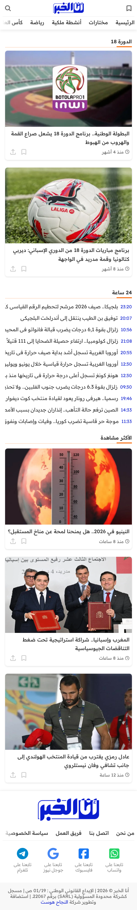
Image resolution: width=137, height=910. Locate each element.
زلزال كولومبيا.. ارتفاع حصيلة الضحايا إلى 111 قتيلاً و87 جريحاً (61, 341)
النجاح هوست (54, 902)
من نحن (125, 833)
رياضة (37, 22)
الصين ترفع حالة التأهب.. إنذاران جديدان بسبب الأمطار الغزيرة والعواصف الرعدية (61, 409)
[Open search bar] (8, 8)
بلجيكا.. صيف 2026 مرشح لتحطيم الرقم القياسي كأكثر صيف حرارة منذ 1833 (61, 306)
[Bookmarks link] (129, 8)
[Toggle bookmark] (23, 152)
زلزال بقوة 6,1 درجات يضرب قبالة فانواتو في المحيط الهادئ (61, 329)
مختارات (98, 22)
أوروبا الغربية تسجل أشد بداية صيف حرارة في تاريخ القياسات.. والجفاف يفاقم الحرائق (61, 352)
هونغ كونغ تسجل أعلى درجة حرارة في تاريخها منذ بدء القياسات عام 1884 (61, 375)
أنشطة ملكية (66, 22)
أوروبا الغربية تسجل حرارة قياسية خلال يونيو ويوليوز (61, 364)
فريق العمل (69, 833)
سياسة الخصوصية (26, 833)
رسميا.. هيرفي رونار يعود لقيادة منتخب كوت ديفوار (62, 398)
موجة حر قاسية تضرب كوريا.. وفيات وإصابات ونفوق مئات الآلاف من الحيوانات (62, 421)
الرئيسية (125, 22)
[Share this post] (13, 152)
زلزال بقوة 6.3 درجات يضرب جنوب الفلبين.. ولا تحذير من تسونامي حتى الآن (61, 386)
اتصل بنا (99, 833)
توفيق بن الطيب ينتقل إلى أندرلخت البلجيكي (69, 318)
